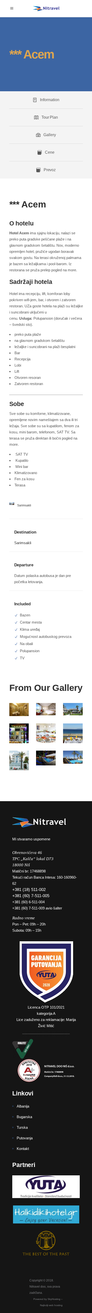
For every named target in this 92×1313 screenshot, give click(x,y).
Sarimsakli (22, 543)
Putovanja (25, 1138)
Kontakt (23, 1149)
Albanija (23, 1106)
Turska (22, 1127)
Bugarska (24, 1117)
